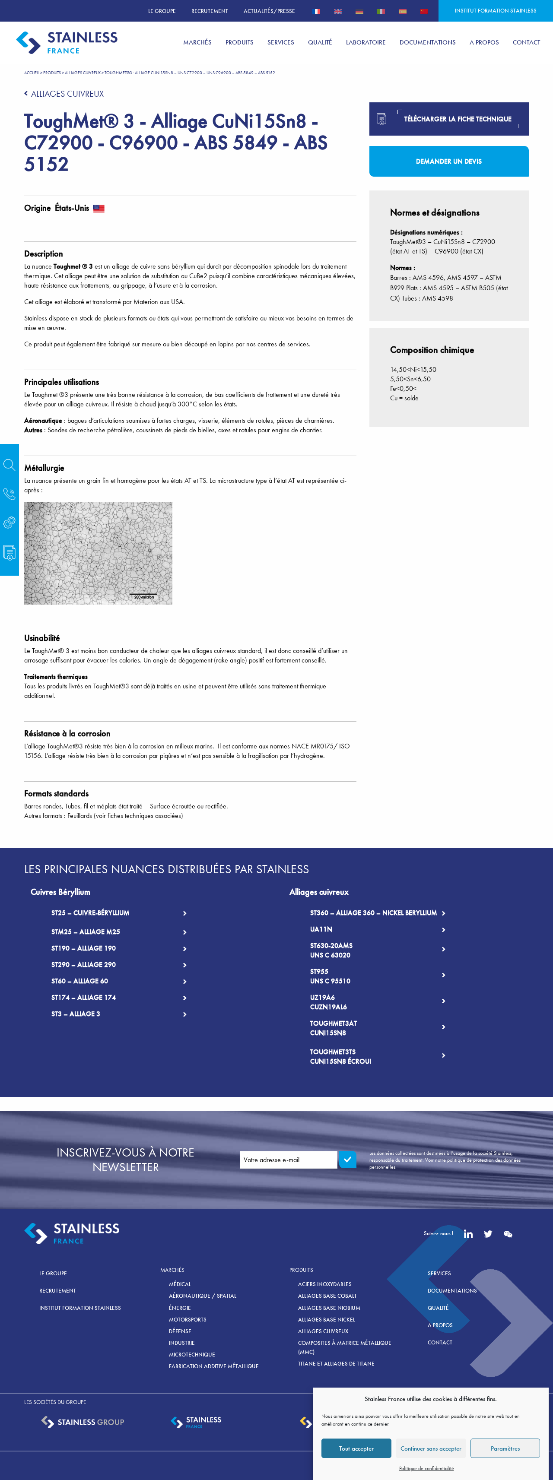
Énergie (180, 1308)
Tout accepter (356, 1448)
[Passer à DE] (359, 11)
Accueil (31, 73)
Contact (440, 1342)
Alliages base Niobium (329, 1308)
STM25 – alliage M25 (85, 931)
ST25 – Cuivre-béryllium (90, 912)
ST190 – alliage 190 (83, 948)
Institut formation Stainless (496, 10)
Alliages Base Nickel (326, 1319)
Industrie (182, 1343)
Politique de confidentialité (426, 1468)
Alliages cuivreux (83, 73)
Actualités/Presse (269, 11)
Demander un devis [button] (449, 161)
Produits (52, 73)
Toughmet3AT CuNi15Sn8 (333, 1028)
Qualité (438, 1308)
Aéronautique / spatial (202, 1295)
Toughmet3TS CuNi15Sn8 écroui (340, 1056)
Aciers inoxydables (325, 1284)
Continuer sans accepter (430, 1448)
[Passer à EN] (338, 11)
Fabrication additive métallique (214, 1366)
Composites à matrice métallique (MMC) (344, 1347)
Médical (180, 1284)
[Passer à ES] (402, 11)
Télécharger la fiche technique (458, 119)
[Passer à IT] (381, 11)
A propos (440, 1325)
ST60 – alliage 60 (79, 981)
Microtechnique (192, 1354)
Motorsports (188, 1319)
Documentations (452, 1290)
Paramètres (505, 1448)
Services (439, 1273)
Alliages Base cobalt (327, 1295)
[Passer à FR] (316, 11)
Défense (180, 1331)
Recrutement (209, 11)
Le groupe (162, 11)
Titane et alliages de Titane (336, 1363)
